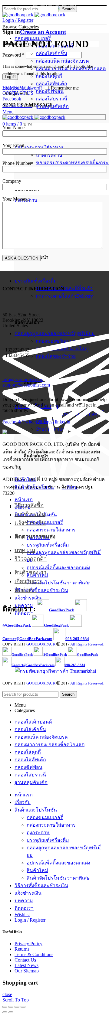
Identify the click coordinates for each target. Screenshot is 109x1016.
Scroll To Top (15, 999)
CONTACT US (17, 93)
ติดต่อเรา (26, 590)
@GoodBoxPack (16, 625)
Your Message (16, 198)
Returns (22, 949)
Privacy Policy (28, 943)
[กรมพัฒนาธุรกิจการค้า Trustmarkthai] (54, 671)
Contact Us (25, 959)
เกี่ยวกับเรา (28, 581)
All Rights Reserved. (87, 644)
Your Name (13, 127)
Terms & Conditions (34, 954)
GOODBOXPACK (40, 644)
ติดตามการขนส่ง (35, 536)
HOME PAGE (16, 87)
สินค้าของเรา (30, 572)
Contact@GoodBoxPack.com (27, 638)
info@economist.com (22, 379)
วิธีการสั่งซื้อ (29, 505)
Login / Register (30, 920)
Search (68, 9)
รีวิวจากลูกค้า (31, 559)
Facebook (11, 98)
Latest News (26, 965)
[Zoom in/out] (23, 1007)
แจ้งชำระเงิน (30, 523)
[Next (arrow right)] (10, 1012)
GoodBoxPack (61, 610)
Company (11, 181)
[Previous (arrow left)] (4, 1012)
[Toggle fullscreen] (17, 1007)
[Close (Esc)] (4, 1007)
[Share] (10, 1007)
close (7, 994)
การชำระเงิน (30, 514)
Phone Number (16, 163)
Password (13, 54)
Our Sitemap (27, 970)
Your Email (13, 145)
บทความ (25, 550)
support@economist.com (26, 384)
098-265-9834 (77, 638)
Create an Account (43, 32)
